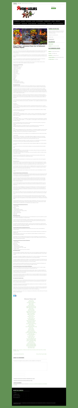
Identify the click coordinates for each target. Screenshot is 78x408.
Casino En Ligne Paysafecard (31, 334)
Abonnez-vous (51, 39)
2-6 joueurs (20, 349)
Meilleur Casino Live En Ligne (31, 331)
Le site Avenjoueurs (17, 23)
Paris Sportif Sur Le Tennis (31, 321)
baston (28, 349)
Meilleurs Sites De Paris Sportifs (58, 23)
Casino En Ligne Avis (31, 329)
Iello (30, 349)
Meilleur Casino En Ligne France (31, 320)
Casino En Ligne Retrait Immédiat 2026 (31, 332)
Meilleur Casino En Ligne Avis (31, 312)
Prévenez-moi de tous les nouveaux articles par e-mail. (23, 380)
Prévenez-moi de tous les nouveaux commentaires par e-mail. (24, 378)
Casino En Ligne (49, 23)
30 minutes (24, 349)
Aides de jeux (58, 21)
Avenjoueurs (16, 26)
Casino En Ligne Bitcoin (31, 313)
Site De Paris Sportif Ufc (31, 322)
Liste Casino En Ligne (31, 309)
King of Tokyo (41, 349)
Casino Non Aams (24, 23)
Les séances (23, 21)
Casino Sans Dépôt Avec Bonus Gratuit (31, 326)
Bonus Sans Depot (31, 328)
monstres (44, 349)
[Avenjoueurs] (26, 12)
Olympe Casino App (31, 333)
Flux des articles (16, 394)
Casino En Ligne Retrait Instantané (31, 344)
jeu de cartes (33, 349)
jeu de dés (36, 349)
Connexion (14, 392)
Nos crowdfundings (39, 21)
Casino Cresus (31, 327)
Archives (53, 21)
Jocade (49, 53)
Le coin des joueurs (21, 26)
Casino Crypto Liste (31, 337)
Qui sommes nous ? (17, 21)
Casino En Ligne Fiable (31, 325)
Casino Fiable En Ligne (31, 347)
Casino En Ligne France (31, 305)
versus (18, 350)
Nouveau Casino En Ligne (32, 23)
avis (26, 349)
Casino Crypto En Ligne (31, 342)
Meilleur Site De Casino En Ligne (31, 306)
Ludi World (50, 55)
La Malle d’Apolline (51, 57)
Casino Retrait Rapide (31, 319)
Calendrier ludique (47, 21)
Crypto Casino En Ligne (31, 346)
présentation (15, 350)
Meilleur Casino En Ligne (31, 314)
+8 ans (17, 349)
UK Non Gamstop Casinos (42, 23)
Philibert (49, 51)
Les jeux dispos (28, 21)
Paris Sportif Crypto (31, 301)
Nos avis (33, 21)
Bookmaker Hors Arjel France (31, 302)
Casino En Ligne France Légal (31, 339)
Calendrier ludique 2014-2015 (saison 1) (27, 3)
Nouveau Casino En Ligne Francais (31, 323)
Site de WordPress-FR (16, 397)
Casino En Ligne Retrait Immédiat (31, 338)
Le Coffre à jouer (51, 59)
